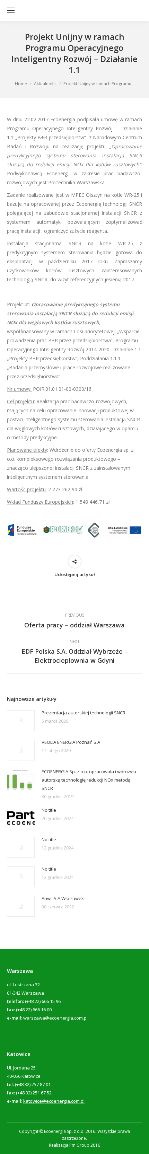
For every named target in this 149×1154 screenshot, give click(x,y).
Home (21, 84)
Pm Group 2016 (84, 1145)
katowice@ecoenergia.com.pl (54, 1101)
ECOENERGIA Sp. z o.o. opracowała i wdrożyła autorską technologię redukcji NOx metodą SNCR (89, 779)
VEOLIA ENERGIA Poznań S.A (71, 742)
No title (49, 810)
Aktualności (45, 84)
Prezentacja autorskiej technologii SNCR (83, 713)
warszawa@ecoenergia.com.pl (55, 1018)
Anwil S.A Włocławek (63, 898)
